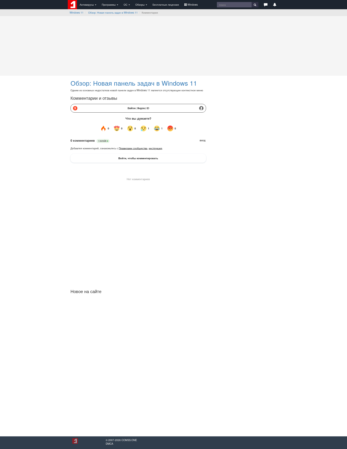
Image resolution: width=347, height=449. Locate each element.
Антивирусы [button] (87, 4)
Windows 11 (76, 12)
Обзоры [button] (140, 4)
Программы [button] (109, 4)
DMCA (109, 443)
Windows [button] (192, 4)
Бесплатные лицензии (166, 4)
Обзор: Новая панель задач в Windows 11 (113, 12)
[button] (265, 4)
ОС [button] (126, 4)
